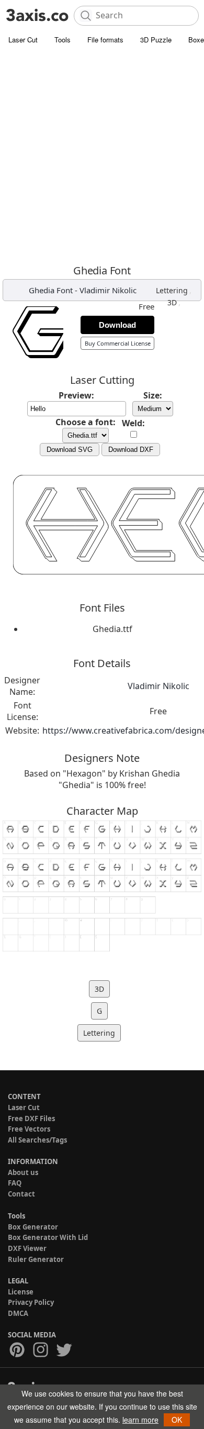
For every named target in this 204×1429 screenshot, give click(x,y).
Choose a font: (85, 422)
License (20, 1292)
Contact (21, 1194)
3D (172, 302)
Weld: (133, 423)
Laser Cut (23, 40)
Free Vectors (29, 1129)
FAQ (14, 1183)
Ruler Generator (36, 1259)
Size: (152, 395)
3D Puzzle (156, 40)
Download (117, 324)
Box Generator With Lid (48, 1237)
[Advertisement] (102, 157)
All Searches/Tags (37, 1140)
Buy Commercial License (118, 343)
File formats (105, 40)
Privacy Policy (31, 1302)
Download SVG (70, 449)
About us (23, 1172)
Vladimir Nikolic (108, 290)
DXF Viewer (27, 1248)
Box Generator (33, 1227)
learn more (140, 1419)
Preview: (76, 395)
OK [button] (177, 1419)
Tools (62, 40)
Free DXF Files (31, 1118)
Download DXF (130, 449)
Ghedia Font (51, 290)
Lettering (172, 290)
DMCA (18, 1313)
